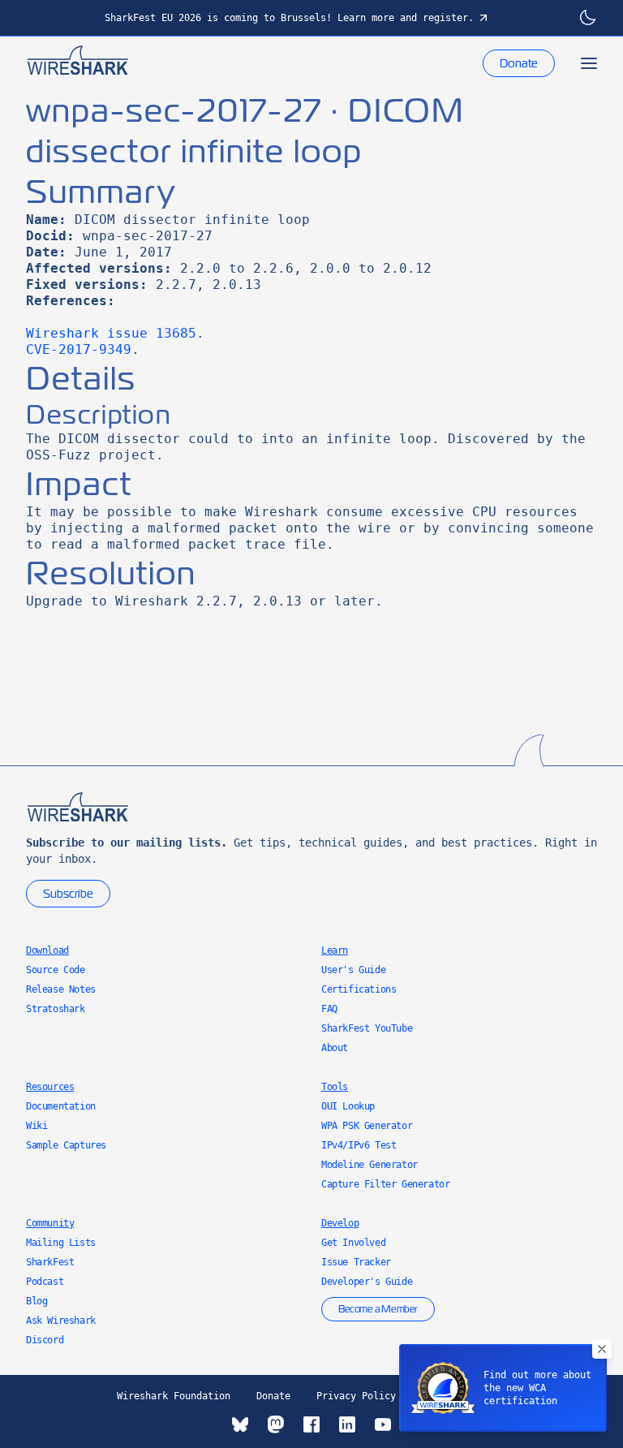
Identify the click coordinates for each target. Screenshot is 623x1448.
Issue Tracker (356, 1262)
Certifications (358, 989)
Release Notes (61, 989)
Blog (36, 1301)
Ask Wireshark (61, 1320)
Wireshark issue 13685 (111, 333)
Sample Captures (66, 1145)
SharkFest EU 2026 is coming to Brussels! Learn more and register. (289, 18)
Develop (340, 1223)
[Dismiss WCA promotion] (602, 1349)
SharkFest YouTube (366, 1028)
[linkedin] (347, 1424)
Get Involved (353, 1242)
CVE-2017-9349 (78, 349)
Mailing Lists (61, 1242)
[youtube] (383, 1424)
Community (50, 1223)
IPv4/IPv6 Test (358, 1145)
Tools (334, 1086)
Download (47, 950)
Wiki (36, 1125)
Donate (519, 63)
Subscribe (68, 893)
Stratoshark (55, 1009)
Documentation (61, 1106)
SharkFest (50, 1262)
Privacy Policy (356, 1396)
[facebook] (311, 1424)
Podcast (44, 1281)
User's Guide (353, 970)
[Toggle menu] (589, 63)
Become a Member (378, 1309)
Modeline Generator (369, 1164)
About (334, 1048)
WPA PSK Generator (366, 1125)
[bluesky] (240, 1424)
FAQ (329, 1009)
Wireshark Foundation (173, 1396)
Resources (50, 1086)
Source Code (55, 970)
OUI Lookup (348, 1106)
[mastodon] (276, 1424)
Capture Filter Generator (385, 1184)
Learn (334, 950)
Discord (44, 1340)
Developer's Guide (366, 1281)
